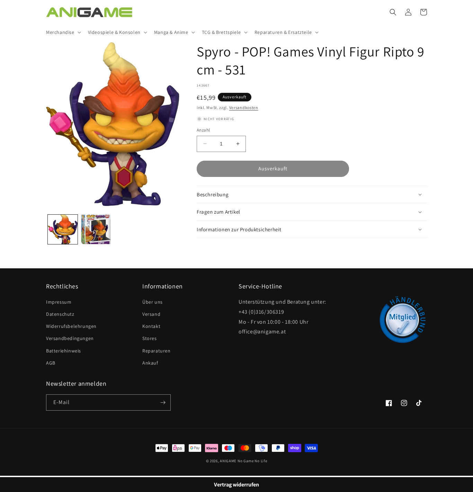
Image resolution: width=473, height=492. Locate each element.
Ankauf (150, 363)
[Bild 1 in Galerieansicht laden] (63, 229)
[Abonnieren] (162, 402)
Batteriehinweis (63, 351)
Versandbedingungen (70, 338)
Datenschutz (60, 314)
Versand (151, 314)
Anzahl (203, 130)
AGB (50, 363)
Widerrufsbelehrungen (71, 326)
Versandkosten (243, 107)
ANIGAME (228, 460)
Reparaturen (156, 351)
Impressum (58, 302)
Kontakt (151, 326)
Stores (149, 338)
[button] (63, 32)
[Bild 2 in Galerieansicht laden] (96, 229)
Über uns (152, 302)
